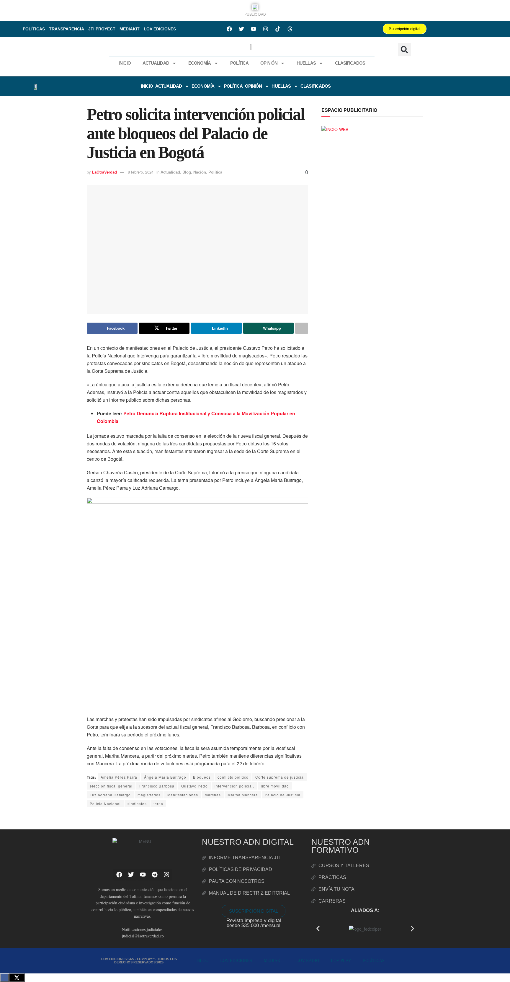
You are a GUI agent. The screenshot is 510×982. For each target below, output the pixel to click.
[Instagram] (265, 29)
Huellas (306, 63)
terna (158, 803)
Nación (199, 172)
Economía (199, 63)
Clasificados (350, 63)
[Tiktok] (277, 29)
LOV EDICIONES (160, 29)
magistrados (149, 794)
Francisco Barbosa (156, 785)
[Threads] (290, 29)
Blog (186, 172)
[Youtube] (253, 29)
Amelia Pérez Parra (119, 777)
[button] (404, 49)
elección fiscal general (111, 785)
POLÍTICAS (34, 29)
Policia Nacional (105, 803)
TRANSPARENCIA (66, 29)
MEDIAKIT (130, 29)
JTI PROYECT (101, 29)
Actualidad (156, 63)
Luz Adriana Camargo (110, 794)
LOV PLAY (341, 960)
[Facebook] (229, 29)
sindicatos (137, 803)
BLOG (202, 960)
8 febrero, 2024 (140, 172)
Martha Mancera (243, 794)
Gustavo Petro (194, 785)
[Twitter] (241, 29)
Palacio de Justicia (282, 794)
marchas (213, 794)
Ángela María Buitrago (165, 777)
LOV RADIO (307, 960)
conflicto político (233, 777)
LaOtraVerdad (104, 172)
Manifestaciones (182, 794)
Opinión (268, 63)
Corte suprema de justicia (279, 777)
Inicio (125, 63)
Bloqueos (202, 777)
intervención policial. (234, 785)
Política (239, 63)
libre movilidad (275, 785)
